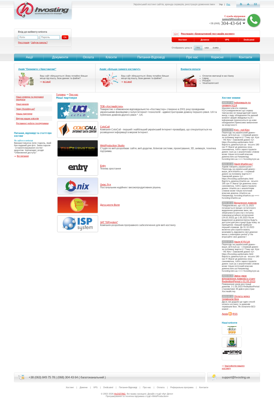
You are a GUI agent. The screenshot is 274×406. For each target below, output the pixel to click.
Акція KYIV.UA (242, 241)
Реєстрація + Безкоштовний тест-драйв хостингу (207, 33)
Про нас (73, 94)
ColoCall (105, 126)
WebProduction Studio (112, 145)
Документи (60, 57)
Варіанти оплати (190, 69)
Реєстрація (23, 42)
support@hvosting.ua (233, 19)
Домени (205, 39)
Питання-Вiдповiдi (151, 57)
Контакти (245, 57)
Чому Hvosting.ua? (25, 109)
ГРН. (198, 48)
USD (207, 48)
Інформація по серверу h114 (236, 104)
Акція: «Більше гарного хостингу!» (120, 69)
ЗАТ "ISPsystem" (109, 222)
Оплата (88, 57)
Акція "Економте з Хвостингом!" (37, 69)
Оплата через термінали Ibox (236, 298)
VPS (227, 39)
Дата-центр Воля (110, 205)
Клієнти (111, 57)
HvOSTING (120, 394)
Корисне (217, 57)
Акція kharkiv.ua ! (243, 164)
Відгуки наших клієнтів (27, 118)
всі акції (47, 81)
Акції (29, 57)
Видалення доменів (245, 202)
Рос (228, 4)
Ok (65, 37)
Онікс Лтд (105, 184)
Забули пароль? (39, 42)
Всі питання (23, 156)
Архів (225, 314)
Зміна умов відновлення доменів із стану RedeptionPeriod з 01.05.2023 (238, 278)
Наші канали (22, 104)
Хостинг (182, 39)
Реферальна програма (181, 387)
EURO (216, 48)
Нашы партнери (24, 113)
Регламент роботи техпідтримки (32, 123)
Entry (103, 165)
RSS (234, 314)
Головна (61, 94)
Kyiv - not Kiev (242, 130)
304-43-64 (225, 23)
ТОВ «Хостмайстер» (111, 106)
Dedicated (249, 39)
